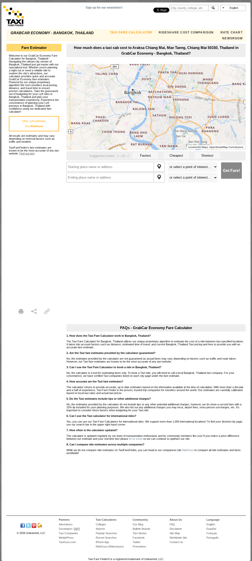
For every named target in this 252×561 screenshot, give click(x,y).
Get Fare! (231, 170)
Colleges (101, 524)
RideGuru (188, 450)
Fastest (145, 155)
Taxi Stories (140, 533)
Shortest (207, 155)
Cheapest (176, 155)
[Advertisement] (34, 229)
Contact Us (176, 542)
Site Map (175, 533)
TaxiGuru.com (67, 542)
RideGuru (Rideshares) (110, 546)
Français (211, 533)
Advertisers (66, 524)
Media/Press (66, 537)
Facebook (139, 537)
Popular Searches (106, 533)
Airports (100, 528)
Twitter (137, 542)
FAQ (172, 524)
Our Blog (138, 524)
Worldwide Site (178, 537)
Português (212, 537)
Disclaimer (176, 528)
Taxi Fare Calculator (131, 32)
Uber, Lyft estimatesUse (34, 124)
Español (211, 528)
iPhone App (102, 542)
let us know (135, 438)
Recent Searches (106, 537)
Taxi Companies (68, 533)
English (210, 524)
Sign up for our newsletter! (104, 7)
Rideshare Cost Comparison (186, 32)
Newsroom (232, 38)
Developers (66, 528)
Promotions (139, 546)
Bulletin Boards (141, 528)
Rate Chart (231, 32)
